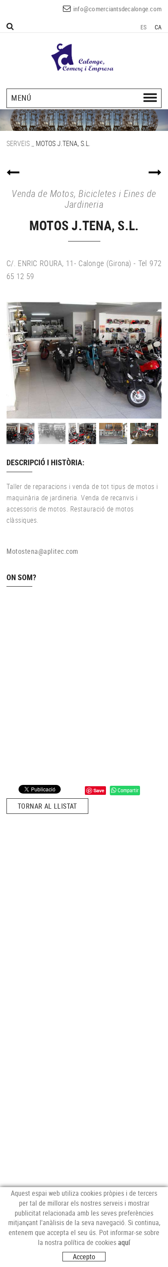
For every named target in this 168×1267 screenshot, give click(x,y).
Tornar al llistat (47, 806)
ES (143, 27)
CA (158, 27)
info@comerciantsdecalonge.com (117, 8)
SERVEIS (18, 143)
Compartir (127, 790)
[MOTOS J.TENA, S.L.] (84, 360)
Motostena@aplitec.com (42, 551)
